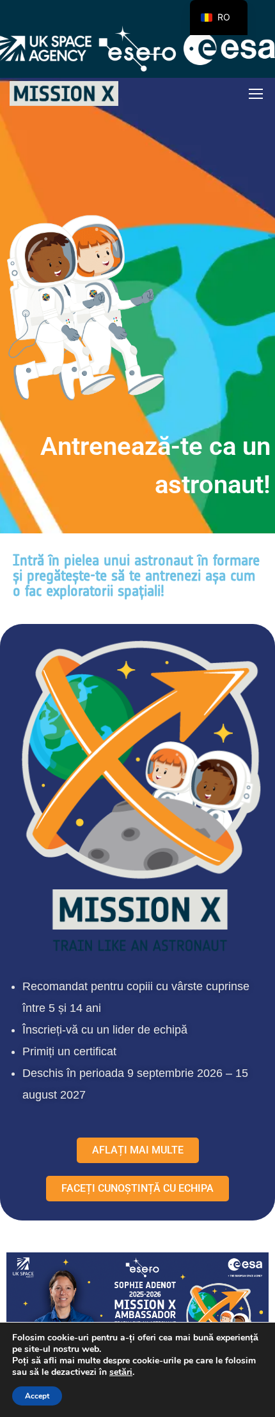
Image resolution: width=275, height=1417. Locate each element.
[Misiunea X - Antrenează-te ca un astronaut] (64, 93)
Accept (37, 1396)
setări (120, 1372)
